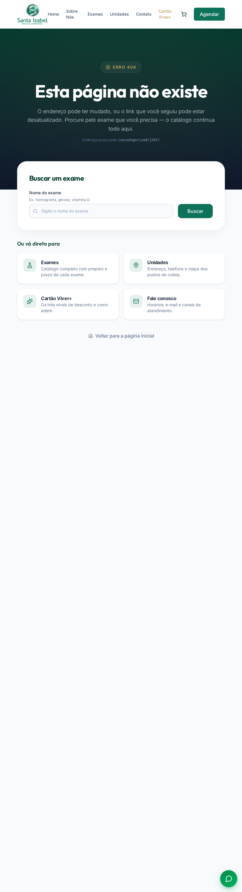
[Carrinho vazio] (183, 14)
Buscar (195, 211)
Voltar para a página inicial (124, 336)
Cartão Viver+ (164, 14)
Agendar (209, 14)
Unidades (119, 14)
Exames (95, 14)
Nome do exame (45, 192)
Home (53, 14)
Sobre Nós (72, 14)
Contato (143, 14)
